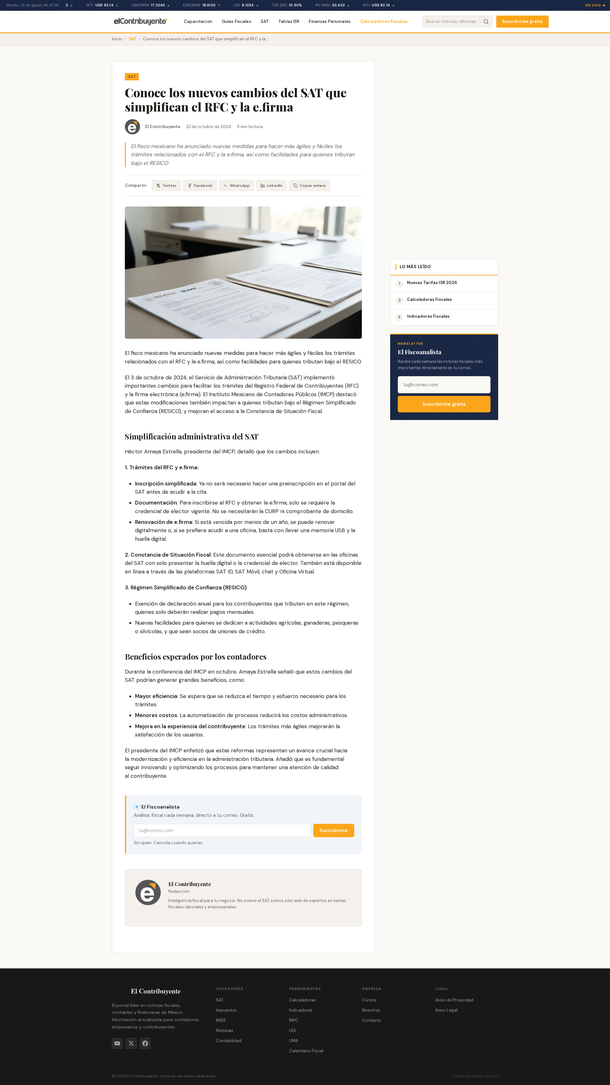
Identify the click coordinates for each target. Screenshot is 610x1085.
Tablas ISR (288, 21)
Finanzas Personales (330, 21)
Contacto (371, 1020)
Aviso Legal (446, 1010)
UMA (293, 1040)
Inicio (117, 39)
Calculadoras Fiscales (384, 21)
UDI (292, 1030)
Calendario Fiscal (306, 1051)
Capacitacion (198, 21)
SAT (265, 21)
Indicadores (301, 1010)
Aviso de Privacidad (454, 1000)
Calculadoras (302, 1000)
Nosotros (371, 1010)
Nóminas (224, 1030)
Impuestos (226, 1010)
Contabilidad (228, 1040)
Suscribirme (334, 830)
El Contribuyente (162, 126)
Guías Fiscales (236, 21)
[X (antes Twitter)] (131, 1043)
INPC (293, 1020)
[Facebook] (145, 1043)
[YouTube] (117, 1043)
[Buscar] (486, 21)
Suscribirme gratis (522, 21)
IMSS (221, 1020)
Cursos (369, 1000)
